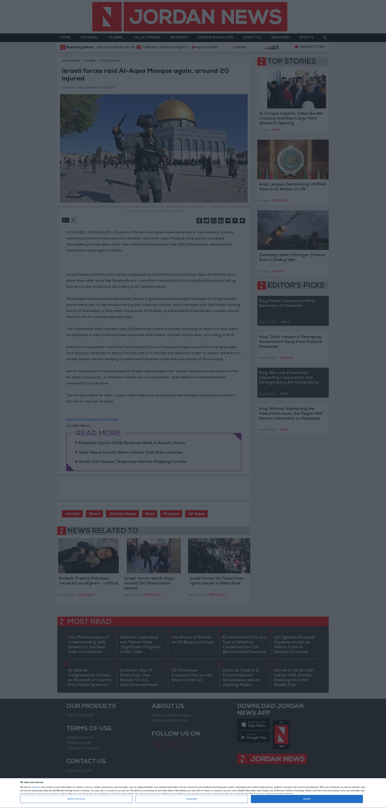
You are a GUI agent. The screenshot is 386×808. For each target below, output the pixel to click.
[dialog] (193, 793)
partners (36, 787)
